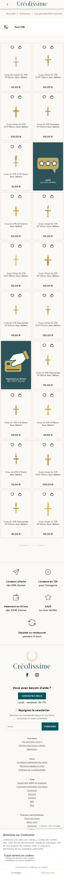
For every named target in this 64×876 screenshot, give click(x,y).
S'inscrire (50, 726)
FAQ (32, 801)
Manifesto (32, 749)
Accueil (10, 13)
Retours (32, 794)
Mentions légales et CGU (32, 766)
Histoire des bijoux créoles (32, 745)
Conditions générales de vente (32, 762)
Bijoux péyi (32, 822)
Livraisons (32, 790)
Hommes (32, 825)
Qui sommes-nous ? (32, 741)
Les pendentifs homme (48, 13)
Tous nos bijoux (32, 818)
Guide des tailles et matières (32, 782)
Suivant (41, 545)
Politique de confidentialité (32, 769)
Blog (32, 805)
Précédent (24, 545)
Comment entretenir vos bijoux (32, 786)
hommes (25, 13)
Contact (32, 797)
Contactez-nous (32, 696)
